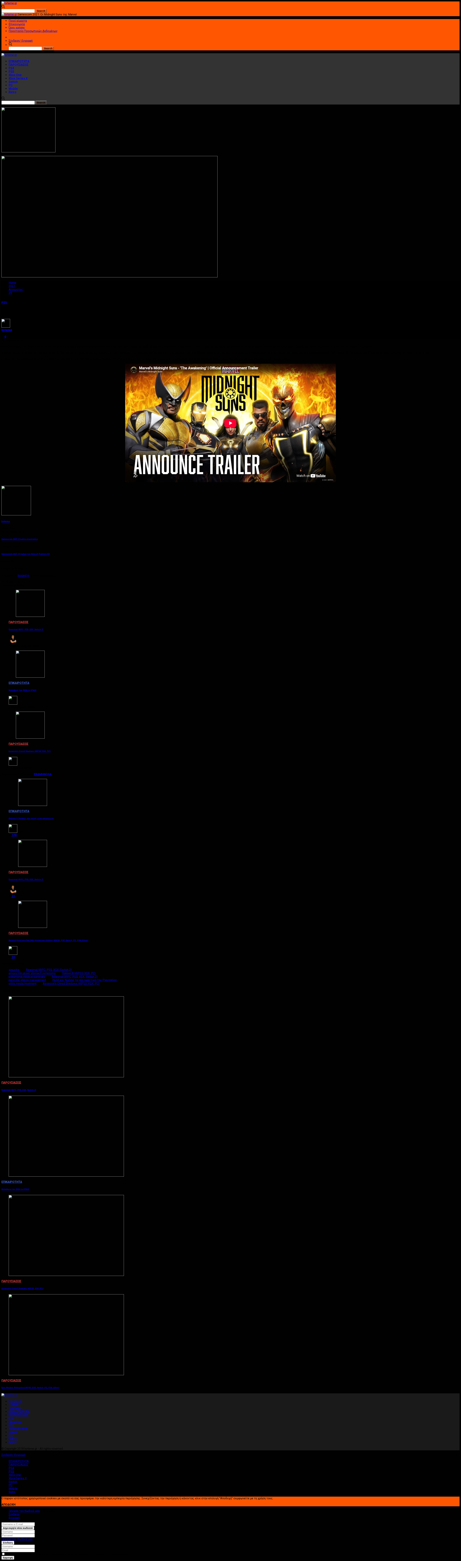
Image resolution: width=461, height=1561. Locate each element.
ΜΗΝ (42, 774)
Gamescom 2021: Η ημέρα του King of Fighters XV (25, 554)
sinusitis (14, 970)
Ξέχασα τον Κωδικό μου (24, 1511)
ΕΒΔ (36, 774)
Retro (12, 92)
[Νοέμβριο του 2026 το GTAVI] (30, 676)
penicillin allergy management (27, 980)
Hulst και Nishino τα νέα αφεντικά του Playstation (84, 980)
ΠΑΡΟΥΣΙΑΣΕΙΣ (18, 64)
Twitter (14, 1404)
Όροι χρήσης (17, 27)
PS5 (11, 71)
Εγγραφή (14, 1517)
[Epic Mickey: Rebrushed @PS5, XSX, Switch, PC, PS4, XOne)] (66, 1374)
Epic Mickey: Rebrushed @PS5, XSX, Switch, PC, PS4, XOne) (30, 1388)
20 (13, 957)
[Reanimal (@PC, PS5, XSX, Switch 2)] (30, 616)
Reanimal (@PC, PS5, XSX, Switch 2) (26, 629)
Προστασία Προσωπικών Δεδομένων (33, 31)
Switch (13, 81)
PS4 (11, 68)
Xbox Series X (18, 78)
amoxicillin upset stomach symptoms (32, 973)
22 (13, 896)
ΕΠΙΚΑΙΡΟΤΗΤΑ (19, 61)
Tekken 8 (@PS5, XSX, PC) (79, 973)
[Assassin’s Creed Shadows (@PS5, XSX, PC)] (30, 737)
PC (11, 85)
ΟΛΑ (49, 774)
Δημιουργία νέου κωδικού (18, 1528)
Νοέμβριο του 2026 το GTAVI (22, 690)
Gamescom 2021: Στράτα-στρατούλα (19, 539)
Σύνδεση (14, 1514)
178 (14, 835)
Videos (13, 1439)
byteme (6, 330)
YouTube (15, 1408)
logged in (23, 575)
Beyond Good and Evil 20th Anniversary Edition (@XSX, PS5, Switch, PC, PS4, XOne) (48, 940)
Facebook (15, 1401)
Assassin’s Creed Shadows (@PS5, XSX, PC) (30, 751)
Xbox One (15, 75)
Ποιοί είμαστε (18, 20)
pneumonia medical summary (27, 976)
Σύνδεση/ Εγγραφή (21, 40)
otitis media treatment (22, 983)
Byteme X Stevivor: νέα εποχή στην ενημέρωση (31, 818)
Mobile (13, 88)
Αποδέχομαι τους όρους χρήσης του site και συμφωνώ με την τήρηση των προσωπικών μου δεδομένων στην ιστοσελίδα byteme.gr (68, 1554)
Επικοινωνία (17, 24)
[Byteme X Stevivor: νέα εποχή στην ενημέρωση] (32, 805)
